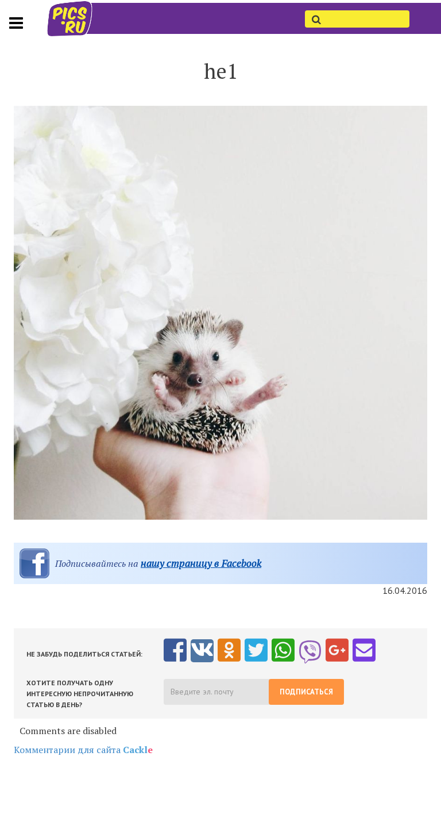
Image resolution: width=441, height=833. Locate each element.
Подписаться (306, 692)
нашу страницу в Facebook (201, 563)
